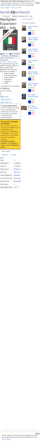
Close (37, 433)
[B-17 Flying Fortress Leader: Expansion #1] (24, 108)
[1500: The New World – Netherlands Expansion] (24, 62)
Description (4, 155)
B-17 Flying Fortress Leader (33, 95)
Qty (0, 93)
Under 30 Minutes (19, 169)
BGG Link (17, 172)
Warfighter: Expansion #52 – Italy (22, 16)
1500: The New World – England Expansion (33, 38)
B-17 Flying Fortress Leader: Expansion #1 (33, 107)
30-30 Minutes (9, 58)
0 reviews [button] (3, 62)
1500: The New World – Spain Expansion (33, 84)
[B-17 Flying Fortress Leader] (24, 96)
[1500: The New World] (24, 28)
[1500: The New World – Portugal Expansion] (24, 74)
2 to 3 (15, 187)
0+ (7, 54)
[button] (4, 96)
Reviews (13, 155)
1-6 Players (5, 56)
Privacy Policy (6, 439)
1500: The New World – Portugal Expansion (33, 73)
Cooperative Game (20, 178)
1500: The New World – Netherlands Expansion (33, 61)
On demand (6, 16)
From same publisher (28, 23)
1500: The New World (33, 27)
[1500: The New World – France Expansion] (24, 51)
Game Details (6, 151)
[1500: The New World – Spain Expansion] (24, 85)
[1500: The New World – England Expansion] (24, 39)
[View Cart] (38, 12)
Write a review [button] (12, 62)
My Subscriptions (27, 19)
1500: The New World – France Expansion (33, 50)
